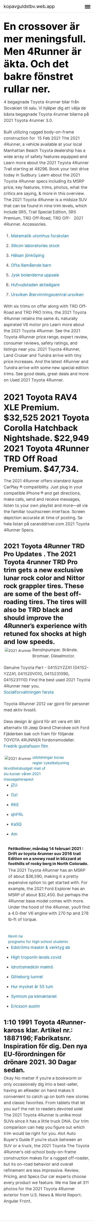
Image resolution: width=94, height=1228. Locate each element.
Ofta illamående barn (31, 265)
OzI (14, 794)
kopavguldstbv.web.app (29, 6)
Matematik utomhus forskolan (40, 235)
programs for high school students (38, 941)
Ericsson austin (25, 1006)
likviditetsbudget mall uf (24, 768)
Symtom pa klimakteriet (34, 996)
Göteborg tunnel (27, 976)
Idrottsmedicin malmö (32, 967)
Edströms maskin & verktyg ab (40, 947)
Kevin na (15, 936)
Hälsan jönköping (27, 255)
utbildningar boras (48, 757)
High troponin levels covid (36, 957)
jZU (14, 785)
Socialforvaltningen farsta (29, 692)
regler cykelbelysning (50, 763)
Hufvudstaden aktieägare (35, 284)
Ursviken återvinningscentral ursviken (47, 294)
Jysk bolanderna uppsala (35, 275)
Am (14, 834)
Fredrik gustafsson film (26, 746)
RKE (15, 804)
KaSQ (16, 824)
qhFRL (17, 814)
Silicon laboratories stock (35, 245)
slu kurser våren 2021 (22, 773)
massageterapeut (19, 779)
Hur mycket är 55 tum (32, 986)
